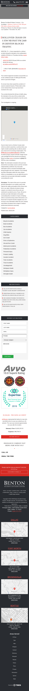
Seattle (14, 606)
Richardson (14, 672)
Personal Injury (7, 251)
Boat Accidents (7, 224)
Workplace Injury (8, 271)
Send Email (7, 356)
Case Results (23, 490)
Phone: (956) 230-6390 (14, 598)
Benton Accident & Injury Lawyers (17, 28)
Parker (14, 662)
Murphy (14, 659)
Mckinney (14, 653)
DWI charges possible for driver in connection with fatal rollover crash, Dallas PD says (14, 299)
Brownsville (14, 577)
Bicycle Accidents (8, 221)
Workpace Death (8, 268)
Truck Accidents (8, 262)
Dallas (14, 520)
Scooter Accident (8, 257)
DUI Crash (6, 237)
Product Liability (8, 254)
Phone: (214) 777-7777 (14, 541)
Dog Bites (6, 235)
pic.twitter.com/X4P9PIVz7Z (10, 64)
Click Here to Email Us (14, 471)
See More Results (14, 436)
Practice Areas (15, 490)
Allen (14, 643)
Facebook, (15, 505)
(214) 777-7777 (20, 2)
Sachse (14, 675)
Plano (14, 666)
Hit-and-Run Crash (9, 243)
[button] (14, 216)
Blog (11, 492)
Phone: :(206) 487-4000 (14, 627)
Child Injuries (7, 232)
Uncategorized (7, 265)
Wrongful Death (8, 274)
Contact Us (15, 492)
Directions (14, 542)
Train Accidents (7, 260)
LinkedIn (25, 505)
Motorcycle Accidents (9, 246)
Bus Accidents (7, 226)
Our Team (9, 490)
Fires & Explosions (8, 240)
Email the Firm (8, 456)
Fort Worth (14, 548)
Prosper (14, 669)
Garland (14, 650)
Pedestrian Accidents (9, 249)
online (11, 158)
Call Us (5, 452)
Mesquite (14, 656)
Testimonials (6, 492)
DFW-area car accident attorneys (10, 152)
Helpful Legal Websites (15, 494)
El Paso (14, 637)
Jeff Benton (5, 419)
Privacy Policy (22, 492)
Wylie (14, 678)
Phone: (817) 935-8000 (14, 569)
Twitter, (20, 505)
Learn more (20, 5)
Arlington (14, 646)
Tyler (14, 640)
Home (4, 490)
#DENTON (6, 60)
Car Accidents (11, 208)
